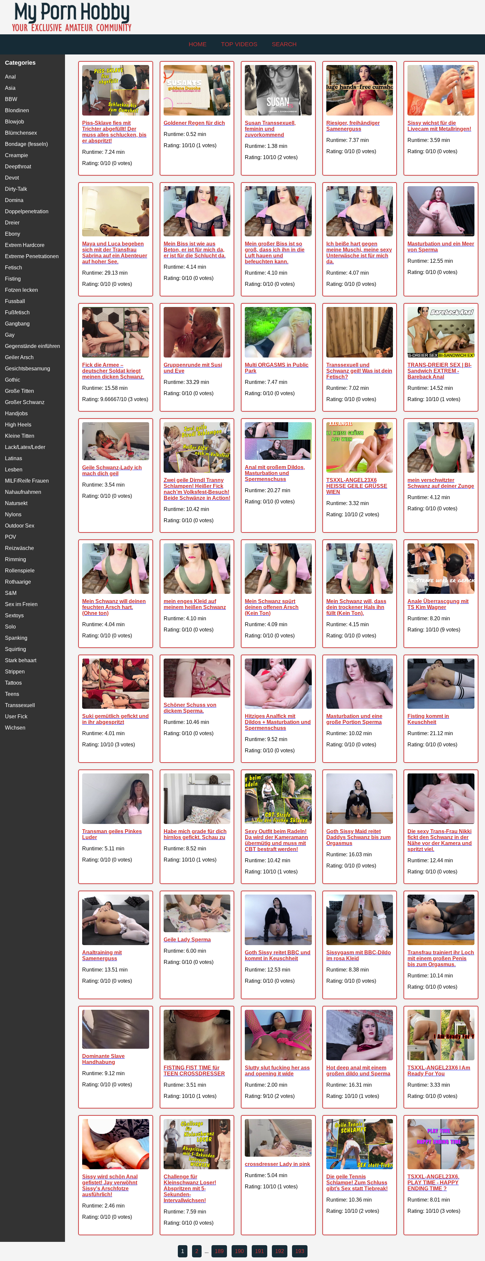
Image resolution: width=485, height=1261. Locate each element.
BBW (11, 99)
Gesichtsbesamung (27, 368)
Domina (14, 200)
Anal (10, 77)
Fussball (15, 301)
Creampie (16, 155)
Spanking (16, 638)
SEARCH (284, 44)
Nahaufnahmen (23, 492)
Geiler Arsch (19, 357)
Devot (12, 178)
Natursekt (16, 503)
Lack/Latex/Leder (25, 447)
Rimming (15, 559)
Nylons (13, 514)
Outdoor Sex (19, 525)
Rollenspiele (20, 570)
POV (10, 537)
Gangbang (17, 323)
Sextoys (14, 615)
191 (259, 1251)
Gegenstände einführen (32, 346)
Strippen (15, 671)
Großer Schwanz (25, 402)
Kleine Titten (19, 436)
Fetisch (13, 267)
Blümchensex (21, 133)
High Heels (18, 424)
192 (279, 1251)
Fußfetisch (17, 312)
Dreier (12, 222)
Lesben (13, 469)
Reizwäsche (19, 548)
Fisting (13, 279)
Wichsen (15, 728)
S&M (10, 593)
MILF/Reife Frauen (27, 481)
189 (219, 1251)
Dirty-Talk (16, 189)
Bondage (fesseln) (26, 144)
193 (299, 1251)
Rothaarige (18, 582)
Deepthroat (18, 166)
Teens (12, 694)
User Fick (16, 716)
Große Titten (19, 391)
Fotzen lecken (21, 290)
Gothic (12, 380)
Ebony (12, 234)
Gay (10, 335)
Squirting (15, 649)
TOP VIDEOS (239, 44)
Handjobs (16, 413)
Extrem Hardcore (25, 245)
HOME (198, 44)
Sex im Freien (21, 604)
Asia (10, 88)
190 (239, 1251)
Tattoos (13, 683)
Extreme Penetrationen (32, 256)
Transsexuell (20, 705)
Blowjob (14, 121)
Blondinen (17, 110)
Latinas (13, 458)
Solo (10, 627)
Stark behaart (20, 660)
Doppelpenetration (26, 211)
